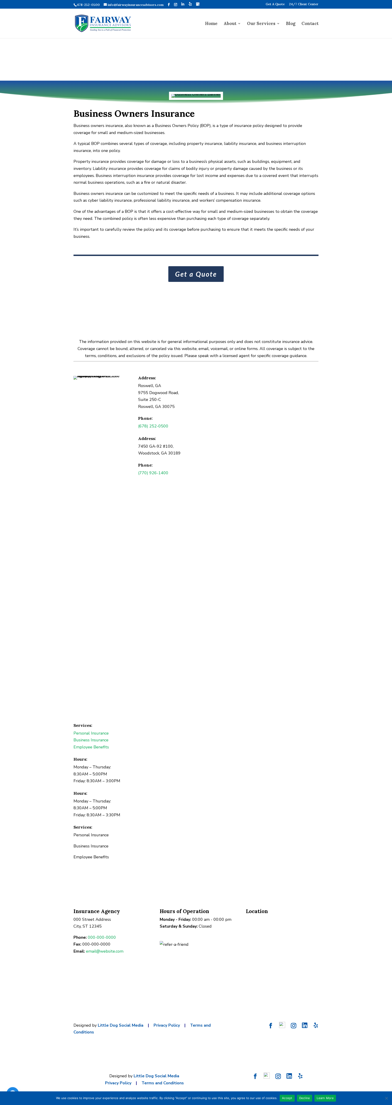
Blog (290, 24)
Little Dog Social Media (120, 1025)
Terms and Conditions (163, 1083)
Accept (287, 1098)
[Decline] (386, 1098)
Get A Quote (275, 4)
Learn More (325, 1098)
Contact (309, 24)
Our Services (261, 24)
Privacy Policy (167, 1025)
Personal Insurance (91, 733)
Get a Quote (196, 274)
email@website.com (104, 951)
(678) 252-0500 (153, 426)
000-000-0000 (102, 937)
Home (211, 24)
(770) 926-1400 (153, 473)
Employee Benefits (91, 747)
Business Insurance (91, 740)
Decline (304, 1098)
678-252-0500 (88, 5)
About (230, 24)
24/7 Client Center (303, 4)
